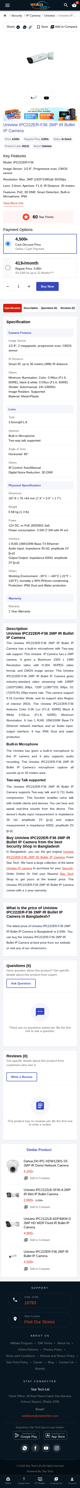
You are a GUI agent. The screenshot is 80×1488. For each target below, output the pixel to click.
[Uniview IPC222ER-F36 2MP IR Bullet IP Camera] (40, 61)
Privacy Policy (53, 1349)
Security (67, 868)
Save (42, 27)
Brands (40, 1368)
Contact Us (66, 1362)
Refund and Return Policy (57, 1356)
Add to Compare (63, 27)
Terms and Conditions (20, 1356)
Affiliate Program (21, 1343)
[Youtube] (46, 1448)
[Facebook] (35, 1448)
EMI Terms (45, 1343)
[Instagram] (56, 1448)
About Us (63, 1343)
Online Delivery (28, 1349)
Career (38, 1362)
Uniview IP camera (19, 868)
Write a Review (21, 1077)
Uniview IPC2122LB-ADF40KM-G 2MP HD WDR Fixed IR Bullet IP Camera (47, 1223)
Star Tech (67, 873)
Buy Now (47, 286)
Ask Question (21, 983)
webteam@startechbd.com (40, 1415)
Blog (51, 1362)
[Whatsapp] (24, 1448)
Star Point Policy (17, 1362)
